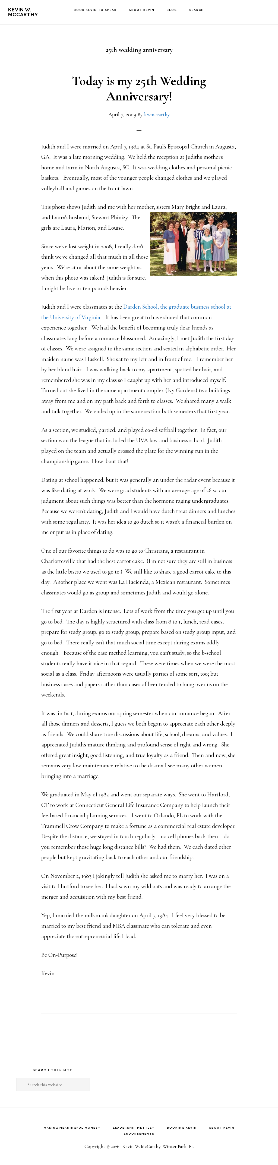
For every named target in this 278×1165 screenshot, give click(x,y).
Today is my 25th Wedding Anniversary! (139, 89)
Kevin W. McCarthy (23, 12)
